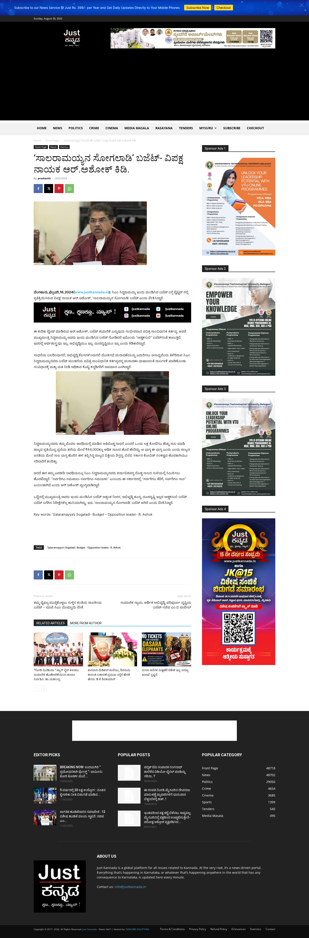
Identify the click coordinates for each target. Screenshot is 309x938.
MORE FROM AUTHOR (86, 623)
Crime (94, 128)
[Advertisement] (154, 88)
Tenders (186, 128)
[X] (48, 188)
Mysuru (206, 128)
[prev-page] (36, 688)
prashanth (44, 178)
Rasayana (164, 128)
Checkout (223, 8)
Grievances (238, 929)
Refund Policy (218, 929)
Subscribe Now (197, 8)
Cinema (111, 128)
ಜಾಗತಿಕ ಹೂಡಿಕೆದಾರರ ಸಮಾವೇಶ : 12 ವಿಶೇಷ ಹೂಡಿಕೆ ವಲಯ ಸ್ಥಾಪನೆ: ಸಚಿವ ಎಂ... (82, 816)
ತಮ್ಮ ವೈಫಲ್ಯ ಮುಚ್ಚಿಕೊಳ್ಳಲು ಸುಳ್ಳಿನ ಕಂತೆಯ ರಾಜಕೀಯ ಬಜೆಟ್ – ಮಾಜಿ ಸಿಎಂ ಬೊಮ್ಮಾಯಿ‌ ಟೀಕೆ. (68, 605)
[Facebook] (38, 188)
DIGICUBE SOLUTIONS (137, 929)
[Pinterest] (59, 188)
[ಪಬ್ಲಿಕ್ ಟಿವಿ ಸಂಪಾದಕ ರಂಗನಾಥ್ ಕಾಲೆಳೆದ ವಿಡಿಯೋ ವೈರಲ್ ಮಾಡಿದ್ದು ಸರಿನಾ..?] (129, 773)
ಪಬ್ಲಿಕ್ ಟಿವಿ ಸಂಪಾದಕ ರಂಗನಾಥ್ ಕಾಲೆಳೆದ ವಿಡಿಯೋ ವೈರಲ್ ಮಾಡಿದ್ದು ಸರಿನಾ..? (164, 771)
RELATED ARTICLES (50, 623)
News (57, 128)
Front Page (52, 140)
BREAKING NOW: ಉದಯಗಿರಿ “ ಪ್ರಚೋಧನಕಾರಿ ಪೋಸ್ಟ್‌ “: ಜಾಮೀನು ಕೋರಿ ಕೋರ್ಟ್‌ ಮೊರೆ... (81, 771)
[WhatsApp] (69, 188)
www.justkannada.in (92, 292)
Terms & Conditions (172, 929)
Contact (270, 929)
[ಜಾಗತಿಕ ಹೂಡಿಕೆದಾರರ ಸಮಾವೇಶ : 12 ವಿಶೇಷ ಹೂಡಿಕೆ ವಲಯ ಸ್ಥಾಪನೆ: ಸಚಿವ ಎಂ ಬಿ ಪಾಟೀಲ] (45, 817)
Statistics (255, 929)
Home (42, 128)
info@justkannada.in (130, 887)
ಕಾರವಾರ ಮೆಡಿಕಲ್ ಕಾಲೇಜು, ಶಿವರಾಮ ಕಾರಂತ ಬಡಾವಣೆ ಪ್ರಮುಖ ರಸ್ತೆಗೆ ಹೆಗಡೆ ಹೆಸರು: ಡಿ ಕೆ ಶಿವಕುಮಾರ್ (109, 674)
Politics (76, 128)
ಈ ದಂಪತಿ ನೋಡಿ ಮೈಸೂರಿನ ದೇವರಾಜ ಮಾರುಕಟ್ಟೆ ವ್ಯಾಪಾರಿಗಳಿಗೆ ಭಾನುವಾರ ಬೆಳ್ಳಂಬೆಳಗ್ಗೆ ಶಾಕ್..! (167, 794)
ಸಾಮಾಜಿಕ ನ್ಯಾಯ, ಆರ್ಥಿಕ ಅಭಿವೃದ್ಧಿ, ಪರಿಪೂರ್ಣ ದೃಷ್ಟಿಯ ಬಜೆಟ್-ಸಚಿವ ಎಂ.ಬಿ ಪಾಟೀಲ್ (155, 605)
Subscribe (231, 128)
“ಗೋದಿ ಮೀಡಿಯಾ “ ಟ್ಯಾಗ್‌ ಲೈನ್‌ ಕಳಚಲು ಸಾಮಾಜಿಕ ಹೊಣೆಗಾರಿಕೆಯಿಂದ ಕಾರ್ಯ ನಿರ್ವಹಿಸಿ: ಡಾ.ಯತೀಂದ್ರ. (56, 674)
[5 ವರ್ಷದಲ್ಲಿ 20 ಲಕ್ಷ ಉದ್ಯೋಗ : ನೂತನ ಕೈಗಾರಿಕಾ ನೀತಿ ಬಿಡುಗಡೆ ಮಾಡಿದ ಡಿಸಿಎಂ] (45, 796)
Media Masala (136, 128)
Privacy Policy (197, 929)
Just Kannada (90, 929)
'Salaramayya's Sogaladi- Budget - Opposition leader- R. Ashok (84, 547)
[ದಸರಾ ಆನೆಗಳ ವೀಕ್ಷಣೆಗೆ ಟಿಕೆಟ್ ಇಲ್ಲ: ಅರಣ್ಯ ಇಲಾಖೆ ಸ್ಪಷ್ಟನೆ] (166, 649)
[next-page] (44, 688)
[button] (301, 5)
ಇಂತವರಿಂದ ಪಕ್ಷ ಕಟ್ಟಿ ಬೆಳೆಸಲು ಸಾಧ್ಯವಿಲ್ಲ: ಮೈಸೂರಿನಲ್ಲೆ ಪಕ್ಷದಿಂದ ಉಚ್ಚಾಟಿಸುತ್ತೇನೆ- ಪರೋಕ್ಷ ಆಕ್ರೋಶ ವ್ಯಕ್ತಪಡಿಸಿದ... (167, 817)
